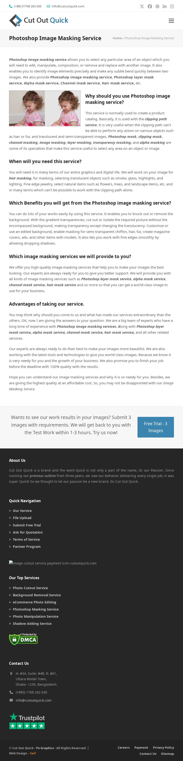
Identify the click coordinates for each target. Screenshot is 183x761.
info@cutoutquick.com (33, 700)
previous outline (43, 475)
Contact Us (148, 753)
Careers (124, 747)
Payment (141, 747)
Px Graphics (45, 748)
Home (117, 38)
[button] (171, 21)
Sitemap (167, 753)
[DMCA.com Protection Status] (23, 644)
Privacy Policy (163, 747)
